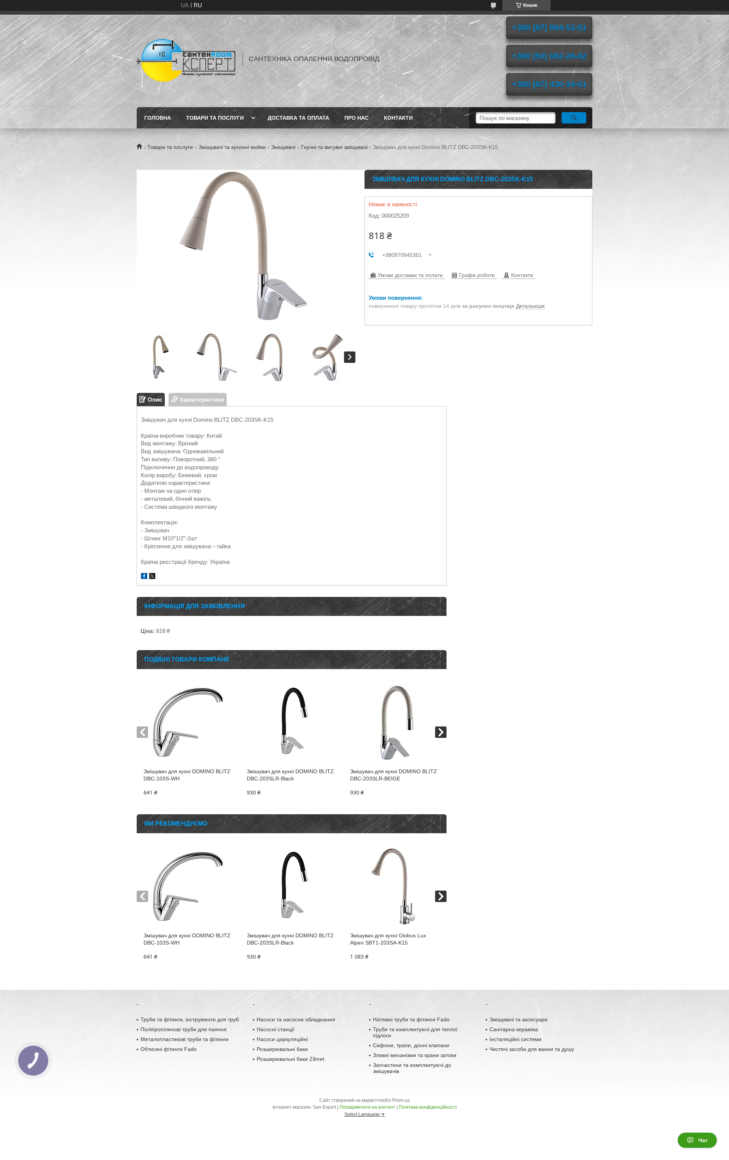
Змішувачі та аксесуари (518, 1019)
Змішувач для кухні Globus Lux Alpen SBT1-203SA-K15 (388, 939)
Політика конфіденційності (428, 1107)
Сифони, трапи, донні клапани (411, 1045)
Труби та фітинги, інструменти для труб (189, 1019)
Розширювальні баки (282, 1049)
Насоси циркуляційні (282, 1039)
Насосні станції (275, 1029)
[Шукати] (574, 117)
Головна (157, 118)
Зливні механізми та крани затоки (414, 1055)
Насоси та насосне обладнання (296, 1019)
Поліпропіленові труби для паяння (183, 1029)
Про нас (356, 118)
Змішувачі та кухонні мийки (232, 147)
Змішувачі (283, 147)
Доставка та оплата (298, 118)
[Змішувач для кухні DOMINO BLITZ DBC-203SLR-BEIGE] (394, 722)
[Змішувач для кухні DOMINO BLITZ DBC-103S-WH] (188, 722)
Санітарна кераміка (513, 1029)
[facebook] (144, 577)
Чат (703, 1140)
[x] (152, 577)
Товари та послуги (215, 118)
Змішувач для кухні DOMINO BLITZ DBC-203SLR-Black (290, 775)
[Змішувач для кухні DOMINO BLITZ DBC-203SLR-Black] (291, 722)
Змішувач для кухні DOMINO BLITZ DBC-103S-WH (187, 775)
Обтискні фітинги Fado (168, 1049)
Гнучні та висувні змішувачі (334, 147)
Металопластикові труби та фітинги (184, 1039)
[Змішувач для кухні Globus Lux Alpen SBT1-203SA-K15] (394, 886)
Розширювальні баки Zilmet (290, 1059)
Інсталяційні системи (515, 1039)
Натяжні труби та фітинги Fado (411, 1019)
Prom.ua (401, 1100)
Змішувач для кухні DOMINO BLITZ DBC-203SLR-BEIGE (393, 775)
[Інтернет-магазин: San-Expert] (186, 59)
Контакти (398, 118)
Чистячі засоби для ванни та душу (531, 1049)
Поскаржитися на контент (367, 1107)
